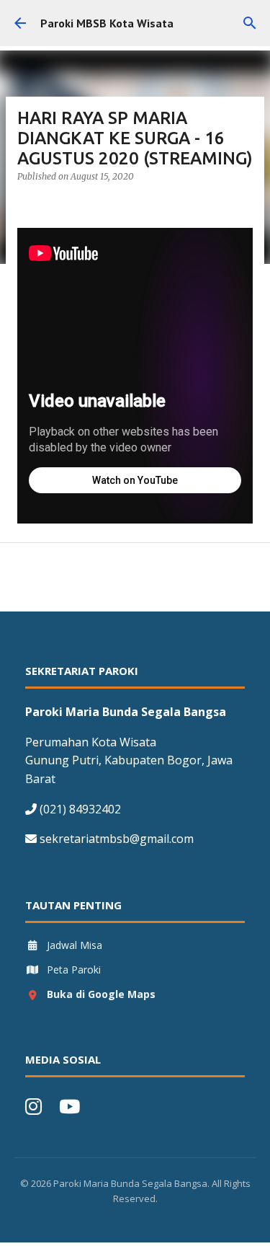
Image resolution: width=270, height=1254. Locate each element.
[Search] (249, 23)
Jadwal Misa (74, 945)
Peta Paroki (74, 969)
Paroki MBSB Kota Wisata (107, 23)
